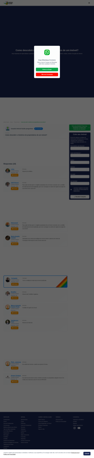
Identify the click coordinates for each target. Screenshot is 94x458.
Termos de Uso (75, 452)
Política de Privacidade (10, 454)
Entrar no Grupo (47, 69)
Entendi (87, 453)
